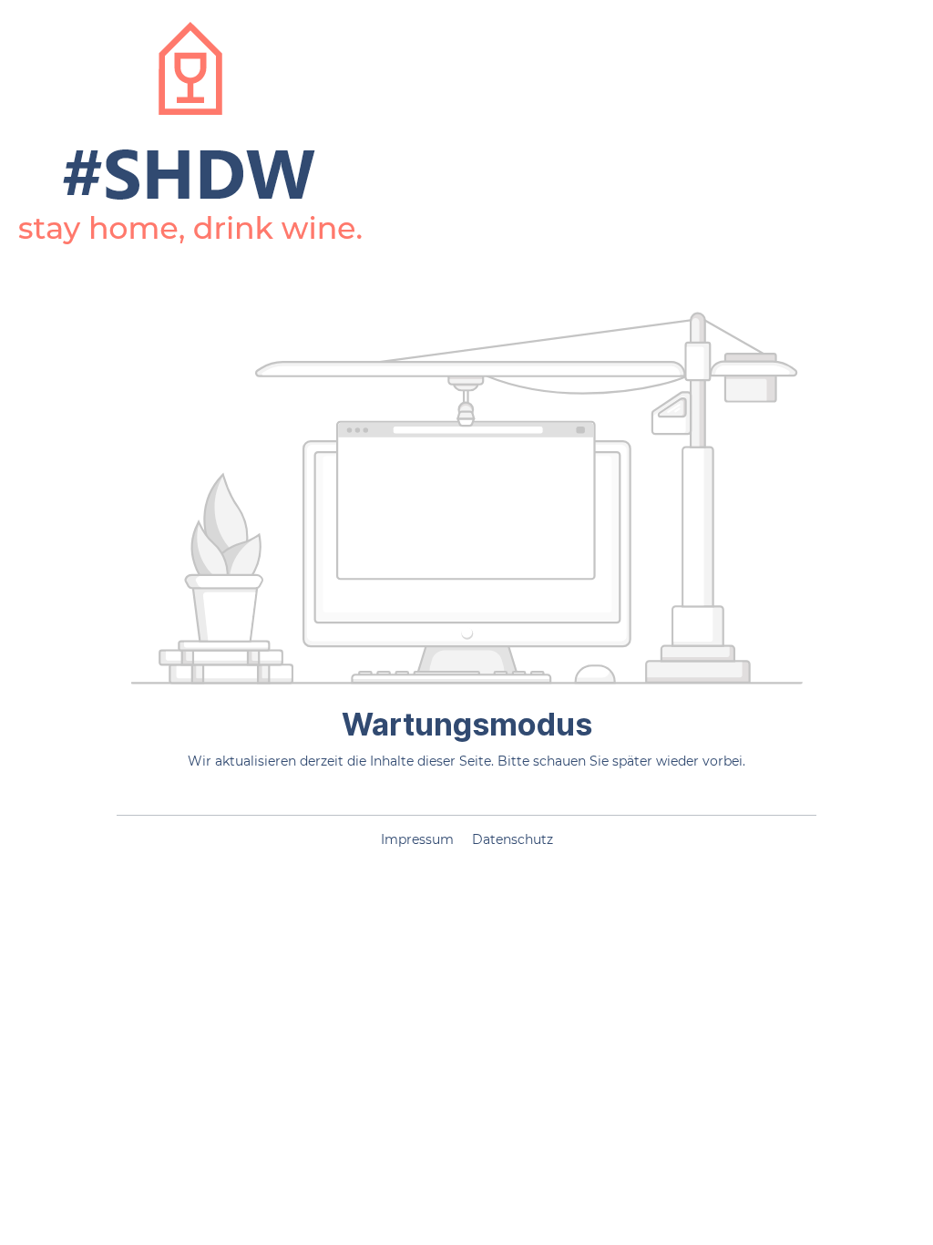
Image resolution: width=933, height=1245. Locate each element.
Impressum (419, 839)
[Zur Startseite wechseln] (190, 134)
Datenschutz (512, 839)
